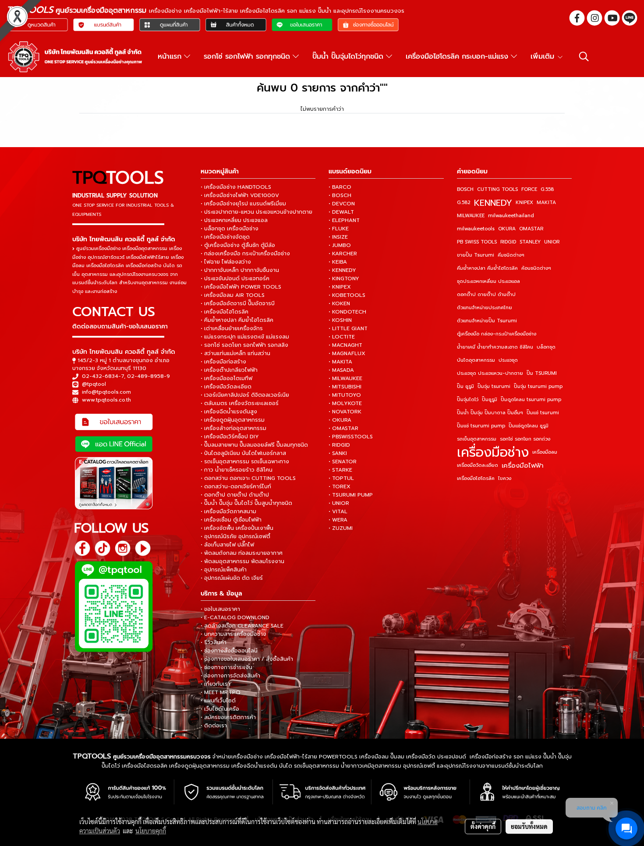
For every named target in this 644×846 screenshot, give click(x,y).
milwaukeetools (476, 229)
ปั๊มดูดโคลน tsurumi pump (531, 399)
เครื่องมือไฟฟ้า (523, 465)
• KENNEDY (342, 270)
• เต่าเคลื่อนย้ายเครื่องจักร (232, 328)
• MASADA (341, 370)
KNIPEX (524, 202)
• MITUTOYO (345, 395)
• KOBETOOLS (347, 295)
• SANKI (338, 453)
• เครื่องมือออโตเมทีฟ (226, 378)
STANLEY (530, 242)
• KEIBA (338, 262)
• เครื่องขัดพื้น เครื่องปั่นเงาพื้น (237, 528)
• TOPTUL (341, 478)
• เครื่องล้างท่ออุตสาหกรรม (233, 428)
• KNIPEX (340, 287)
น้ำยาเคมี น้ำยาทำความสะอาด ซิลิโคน (495, 347)
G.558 (547, 189)
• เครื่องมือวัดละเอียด (226, 387)
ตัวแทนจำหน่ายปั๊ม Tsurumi (487, 320)
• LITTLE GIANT (348, 328)
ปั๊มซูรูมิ (489, 399)
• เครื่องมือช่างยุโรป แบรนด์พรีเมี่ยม (243, 204)
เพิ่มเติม (544, 56)
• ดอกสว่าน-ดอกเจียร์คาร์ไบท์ (236, 486)
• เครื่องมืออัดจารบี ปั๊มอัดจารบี (238, 303)
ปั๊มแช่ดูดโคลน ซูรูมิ (528, 426)
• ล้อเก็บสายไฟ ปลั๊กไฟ (227, 545)
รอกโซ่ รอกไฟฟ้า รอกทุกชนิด (248, 56)
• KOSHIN (340, 320)
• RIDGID (339, 445)
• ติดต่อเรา (214, 726)
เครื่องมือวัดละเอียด (477, 465)
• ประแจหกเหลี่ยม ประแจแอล (234, 220)
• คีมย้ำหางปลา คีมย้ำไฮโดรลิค (237, 320)
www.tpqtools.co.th (106, 400)
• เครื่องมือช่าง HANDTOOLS (236, 187)
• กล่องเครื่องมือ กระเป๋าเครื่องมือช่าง (245, 253)
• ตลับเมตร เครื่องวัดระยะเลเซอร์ (240, 403)
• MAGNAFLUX (347, 353)
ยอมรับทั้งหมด (529, 826)
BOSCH (465, 189)
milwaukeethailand (511, 215)
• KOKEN (339, 303)
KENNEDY (493, 202)
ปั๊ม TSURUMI (542, 373)
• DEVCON (342, 204)
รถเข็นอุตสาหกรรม (476, 439)
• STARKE (340, 470)
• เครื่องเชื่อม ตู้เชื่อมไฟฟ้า (231, 520)
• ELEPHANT (344, 220)
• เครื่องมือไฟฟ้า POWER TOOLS (241, 287)
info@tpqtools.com (106, 392)
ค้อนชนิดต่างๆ (536, 268)
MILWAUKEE (471, 215)
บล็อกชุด (546, 347)
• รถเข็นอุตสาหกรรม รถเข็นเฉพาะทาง (245, 461)
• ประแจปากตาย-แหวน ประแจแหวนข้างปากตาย (256, 212)
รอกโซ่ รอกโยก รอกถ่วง (525, 439)
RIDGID (508, 242)
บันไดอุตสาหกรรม (476, 360)
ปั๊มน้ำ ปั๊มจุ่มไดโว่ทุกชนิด (349, 56)
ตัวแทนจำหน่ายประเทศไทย (484, 307)
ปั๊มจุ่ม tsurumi (494, 386)
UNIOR (551, 242)
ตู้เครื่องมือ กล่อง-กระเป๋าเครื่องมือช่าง (496, 334)
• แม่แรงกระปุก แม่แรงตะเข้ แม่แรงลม (245, 337)
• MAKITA (340, 362)
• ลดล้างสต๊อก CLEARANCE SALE (242, 626)
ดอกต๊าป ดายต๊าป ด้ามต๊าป (486, 294)
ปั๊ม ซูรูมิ (465, 386)
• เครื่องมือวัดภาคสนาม (228, 511)
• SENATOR (343, 461)
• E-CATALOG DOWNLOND (235, 617)
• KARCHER (343, 253)
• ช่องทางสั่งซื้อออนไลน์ (229, 651)
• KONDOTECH (347, 312)
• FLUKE (339, 229)
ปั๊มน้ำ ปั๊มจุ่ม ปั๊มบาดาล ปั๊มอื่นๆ (490, 412)
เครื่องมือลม (544, 452)
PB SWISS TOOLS (477, 242)
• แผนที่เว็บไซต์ (218, 701)
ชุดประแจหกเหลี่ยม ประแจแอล (488, 281)
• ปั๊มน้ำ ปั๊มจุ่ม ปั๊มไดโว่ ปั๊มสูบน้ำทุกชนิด (246, 503)
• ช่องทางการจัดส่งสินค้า (230, 676)
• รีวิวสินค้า (213, 642)
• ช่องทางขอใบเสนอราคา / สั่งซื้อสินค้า (247, 659)
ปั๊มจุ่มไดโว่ (467, 399)
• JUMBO (340, 245)
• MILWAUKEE (345, 378)
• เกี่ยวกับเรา (215, 684)
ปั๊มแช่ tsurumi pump (481, 426)
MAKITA (546, 202)
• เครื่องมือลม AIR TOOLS (233, 295)
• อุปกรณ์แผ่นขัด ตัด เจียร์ (232, 578)
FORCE (529, 189)
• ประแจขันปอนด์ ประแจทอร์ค (235, 278)
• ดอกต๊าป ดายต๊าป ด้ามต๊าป (235, 495)
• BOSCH (340, 195)
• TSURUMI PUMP (351, 495)
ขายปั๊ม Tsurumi (475, 255)
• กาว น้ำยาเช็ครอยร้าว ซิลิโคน (236, 470)
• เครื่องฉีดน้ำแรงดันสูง (229, 412)
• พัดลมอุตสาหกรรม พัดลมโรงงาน (242, 561)
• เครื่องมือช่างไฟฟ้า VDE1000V (240, 195)
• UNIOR (339, 503)
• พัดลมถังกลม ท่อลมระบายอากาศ (242, 553)
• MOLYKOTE (345, 403)
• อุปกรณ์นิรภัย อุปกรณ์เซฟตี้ (235, 536)
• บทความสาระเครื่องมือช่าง (233, 634)
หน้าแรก (171, 56)
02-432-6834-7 (103, 376)
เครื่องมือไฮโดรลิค (476, 478)
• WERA (338, 520)
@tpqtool (94, 384)
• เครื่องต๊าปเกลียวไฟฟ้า (229, 370)
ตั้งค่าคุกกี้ (483, 826)
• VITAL (338, 511)
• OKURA (340, 420)
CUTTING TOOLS (497, 189)
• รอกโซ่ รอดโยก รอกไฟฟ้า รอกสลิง (244, 345)
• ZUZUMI (341, 528)
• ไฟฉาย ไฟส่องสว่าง (226, 262)
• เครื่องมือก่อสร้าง (223, 362)
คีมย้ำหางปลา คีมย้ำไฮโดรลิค (487, 268)
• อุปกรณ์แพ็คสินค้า (224, 570)
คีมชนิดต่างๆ (511, 255)
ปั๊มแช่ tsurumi (543, 412)
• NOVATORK (345, 412)
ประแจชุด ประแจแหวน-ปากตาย (490, 373)
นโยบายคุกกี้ (150, 831)
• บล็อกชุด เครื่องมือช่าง (229, 229)
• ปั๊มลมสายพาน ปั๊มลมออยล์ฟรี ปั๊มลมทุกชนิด (254, 445)
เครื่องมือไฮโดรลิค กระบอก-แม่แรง (458, 56)
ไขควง (504, 478)
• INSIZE (338, 237)
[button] (584, 56)
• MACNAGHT (345, 345)
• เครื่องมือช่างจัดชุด (225, 237)
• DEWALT (341, 212)
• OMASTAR (343, 428)
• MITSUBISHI (345, 387)
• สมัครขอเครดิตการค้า (228, 717)
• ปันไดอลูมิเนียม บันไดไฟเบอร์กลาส (243, 453)
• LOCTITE (342, 337)
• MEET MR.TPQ (221, 692)
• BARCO (340, 187)
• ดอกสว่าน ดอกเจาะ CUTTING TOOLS (248, 478)
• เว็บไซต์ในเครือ (220, 709)
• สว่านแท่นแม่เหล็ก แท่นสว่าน (235, 353)
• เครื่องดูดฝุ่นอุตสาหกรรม (233, 420)
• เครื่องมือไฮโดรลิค (224, 312)
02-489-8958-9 (148, 376)
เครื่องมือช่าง (493, 452)
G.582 (464, 202)
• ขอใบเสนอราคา (220, 609)
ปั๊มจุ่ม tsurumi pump (538, 386)
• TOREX (339, 486)
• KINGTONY (344, 278)
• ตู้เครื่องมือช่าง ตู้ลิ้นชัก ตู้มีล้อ (238, 245)
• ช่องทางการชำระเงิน (226, 667)
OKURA (507, 229)
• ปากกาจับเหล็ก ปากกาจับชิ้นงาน (240, 270)
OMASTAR (531, 229)
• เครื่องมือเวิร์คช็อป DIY (230, 437)
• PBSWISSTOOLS (351, 437)
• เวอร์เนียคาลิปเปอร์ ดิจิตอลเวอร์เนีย (245, 395)
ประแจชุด (508, 360)
